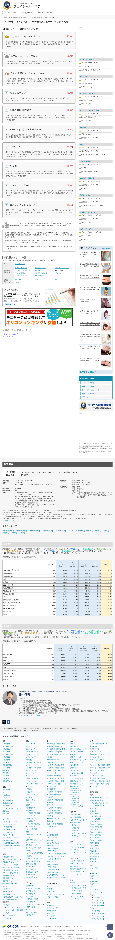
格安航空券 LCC (31, 896)
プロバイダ (94, 762)
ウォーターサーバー (33, 744)
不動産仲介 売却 (8, 857)
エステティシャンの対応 (62, 268)
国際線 (35, 899)
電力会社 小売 (30, 874)
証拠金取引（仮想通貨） (12, 846)
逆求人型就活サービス (78, 749)
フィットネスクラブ (54, 886)
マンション (8, 859)
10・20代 (18, 279)
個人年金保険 (94, 856)
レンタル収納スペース (35, 784)
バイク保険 (6, 752)
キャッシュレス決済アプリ (11, 838)
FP (49, 848)
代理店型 (7, 749)
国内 (28, 907)
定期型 (100, 824)
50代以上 (18, 282)
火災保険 (5, 762)
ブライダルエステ (76, 844)
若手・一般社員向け (79, 833)
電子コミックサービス (33, 848)
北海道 (50, 765)
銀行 (5, 797)
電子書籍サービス (32, 845)
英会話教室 (51, 840)
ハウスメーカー (9, 915)
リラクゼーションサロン (55, 891)
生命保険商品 (94, 829)
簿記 (54, 851)
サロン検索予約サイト (78, 852)
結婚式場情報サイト (77, 871)
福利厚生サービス (32, 872)
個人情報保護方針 (46, 926)
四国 (93, 770)
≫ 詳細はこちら (8, 520)
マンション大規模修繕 (10, 873)
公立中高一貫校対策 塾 (55, 800)
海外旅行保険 (7, 765)
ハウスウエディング (77, 861)
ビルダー (7, 905)
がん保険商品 (94, 838)
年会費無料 (8, 827)
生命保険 (5, 770)
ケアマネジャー (61, 856)
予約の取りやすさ (40, 268)
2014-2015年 (72, 531)
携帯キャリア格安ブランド (100, 754)
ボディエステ (8, 336)
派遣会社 (73, 776)
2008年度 (22, 533)
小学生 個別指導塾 (53, 810)
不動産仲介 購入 (8, 862)
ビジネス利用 (32, 912)
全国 (82, 893)
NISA (4, 792)
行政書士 (51, 856)
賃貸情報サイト (7, 878)
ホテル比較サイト (32, 894)
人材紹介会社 (75, 799)
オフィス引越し (31, 864)
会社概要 (24, 926)
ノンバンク (14, 821)
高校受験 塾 (51, 762)
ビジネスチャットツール (79, 820)
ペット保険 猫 (95, 819)
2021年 (31, 531)
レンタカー (29, 797)
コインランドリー (32, 757)
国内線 (29, 899)
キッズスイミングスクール (55, 894)
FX (3, 816)
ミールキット (30, 765)
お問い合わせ (57, 926)
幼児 (49, 838)
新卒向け (75, 836)
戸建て (15, 859)
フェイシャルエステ (11, 334)
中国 (108, 768)
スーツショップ (52, 913)
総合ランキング (20, 264)
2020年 (37, 531)
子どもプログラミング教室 (56, 878)
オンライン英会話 (53, 843)
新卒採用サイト (75, 791)
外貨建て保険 (94, 848)
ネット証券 (6, 789)
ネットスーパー (31, 770)
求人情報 (79, 926)
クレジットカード (8, 824)
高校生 (50, 818)
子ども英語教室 (52, 835)
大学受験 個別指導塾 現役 (56, 749)
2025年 (5, 531)
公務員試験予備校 (53, 872)
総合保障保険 (94, 854)
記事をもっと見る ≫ (88, 372)
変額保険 (93, 859)
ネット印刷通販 (75, 817)
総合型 (29, 850)
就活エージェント (76, 744)
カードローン (7, 819)
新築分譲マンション (9, 894)
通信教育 (50, 816)
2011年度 (106, 531)
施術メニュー (84, 144)
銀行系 (6, 821)
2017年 (57, 531)
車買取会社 (29, 805)
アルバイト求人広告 (77, 806)
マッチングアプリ (76, 874)
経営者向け (76, 828)
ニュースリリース (33, 926)
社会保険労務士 (60, 854)
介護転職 (73, 768)
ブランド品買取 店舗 (33, 861)
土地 (21, 859)
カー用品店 (51, 916)
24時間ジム (51, 889)
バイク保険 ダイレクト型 (99, 803)
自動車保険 (6, 744)
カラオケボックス (76, 896)
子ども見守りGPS (32, 877)
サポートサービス (40, 275)
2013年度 (89, 531)
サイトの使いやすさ (21, 268)
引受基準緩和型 (96, 827)
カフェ (28, 837)
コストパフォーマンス (22, 275)
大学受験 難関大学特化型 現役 (57, 754)
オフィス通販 (30, 866)
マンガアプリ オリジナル (34, 858)
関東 (84, 885)
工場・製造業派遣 (76, 778)
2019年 (44, 531)
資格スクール (51, 862)
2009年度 (14, 533)
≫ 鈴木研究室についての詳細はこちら (32, 715)
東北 (7, 907)
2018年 (50, 531)
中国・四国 (19, 910)
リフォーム (6, 886)
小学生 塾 (50, 805)
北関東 (13, 907)
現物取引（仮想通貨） (12, 843)
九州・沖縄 (52, 773)
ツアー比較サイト (32, 902)
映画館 (72, 883)
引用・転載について (69, 926)
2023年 (18, 531)
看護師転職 (74, 765)
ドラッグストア (52, 908)
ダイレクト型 (8, 746)
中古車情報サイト (32, 808)
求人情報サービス (76, 784)
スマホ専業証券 (7, 800)
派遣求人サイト (75, 781)
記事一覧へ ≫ (106, 248)
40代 (56, 279)
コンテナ (30, 786)
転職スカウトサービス (78, 760)
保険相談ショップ (8, 781)
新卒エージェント (76, 795)
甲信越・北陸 (59, 768)
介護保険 (93, 851)
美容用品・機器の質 (41, 273)
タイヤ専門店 (51, 919)
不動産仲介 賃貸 (8, 875)
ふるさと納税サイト (33, 778)
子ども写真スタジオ (33, 842)
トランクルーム (31, 781)
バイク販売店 (30, 821)
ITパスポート (59, 859)
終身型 (93, 824)
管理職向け (76, 830)
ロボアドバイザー (8, 848)
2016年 (63, 531)
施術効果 (37, 270)
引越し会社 (29, 792)
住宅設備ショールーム (10, 883)
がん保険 (5, 776)
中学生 (57, 818)
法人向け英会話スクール (55, 875)
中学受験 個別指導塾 (54, 794)
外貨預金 (5, 811)
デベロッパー (8, 918)
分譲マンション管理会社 (11, 867)
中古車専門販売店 (33, 813)
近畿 (16, 870)
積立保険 (93, 862)
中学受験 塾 (51, 789)
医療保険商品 (94, 821)
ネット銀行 (6, 805)
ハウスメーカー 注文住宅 (10, 899)
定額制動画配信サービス (34, 840)
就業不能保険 (94, 843)
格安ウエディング (76, 863)
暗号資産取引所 (7, 840)
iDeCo (92, 879)
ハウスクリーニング (33, 754)
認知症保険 (94, 846)
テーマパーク (75, 899)
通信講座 (50, 846)
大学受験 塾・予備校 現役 (56, 744)
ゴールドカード (9, 832)
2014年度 (81, 531)
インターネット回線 (97, 776)
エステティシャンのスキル (23, 270)
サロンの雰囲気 (20, 273)
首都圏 (6, 870)
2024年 (11, 531)
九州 (21, 870)
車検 (27, 832)
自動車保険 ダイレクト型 (99, 797)
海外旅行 (38, 888)
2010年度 (5, 533)
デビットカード (7, 835)
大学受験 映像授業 (53, 760)
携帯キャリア (96, 752)
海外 (33, 907)
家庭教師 (50, 821)
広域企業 (94, 773)
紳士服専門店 (51, 911)
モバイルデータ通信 (97, 760)
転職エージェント (76, 762)
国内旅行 (30, 888)
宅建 (49, 851)
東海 (11, 870)
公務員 (50, 859)
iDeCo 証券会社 (8, 803)
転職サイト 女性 (76, 757)
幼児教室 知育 (52, 826)
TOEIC (50, 854)
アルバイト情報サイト (78, 752)
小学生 (63, 818)
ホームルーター (95, 757)
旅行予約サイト (31, 886)
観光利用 (30, 915)
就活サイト (74, 746)
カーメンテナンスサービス (35, 834)
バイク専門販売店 (33, 824)
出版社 (29, 856)
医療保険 (5, 773)
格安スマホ (95, 749)
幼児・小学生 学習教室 (55, 824)
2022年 (24, 531)
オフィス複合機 (31, 869)
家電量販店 (51, 905)
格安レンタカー (31, 800)
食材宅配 (29, 760)
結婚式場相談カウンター (79, 869)
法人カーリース (75, 814)
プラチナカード (98, 905)
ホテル (28, 910)
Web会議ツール (75, 822)
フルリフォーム (9, 889)
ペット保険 (6, 768)
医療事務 (55, 848)
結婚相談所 (74, 866)
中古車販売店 (30, 810)
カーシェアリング (32, 794)
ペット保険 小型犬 (96, 816)
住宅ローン (6, 814)
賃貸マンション (7, 881)
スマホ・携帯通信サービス (99, 744)
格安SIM (94, 746)
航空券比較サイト (32, 891)
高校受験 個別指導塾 (54, 776)
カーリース (29, 802)
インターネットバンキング (11, 808)
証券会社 (7, 795)
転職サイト (74, 754)
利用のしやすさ (59, 273)
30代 (36, 279)
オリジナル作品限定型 (35, 853)
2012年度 (97, 531)
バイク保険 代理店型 (97, 805)
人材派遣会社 (75, 803)
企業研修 (73, 825)
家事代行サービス (32, 752)
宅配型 (29, 789)
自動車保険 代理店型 (97, 800)
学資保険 (5, 778)
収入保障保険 (96, 835)
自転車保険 (6, 760)
